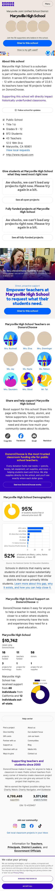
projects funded (40, 797)
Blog (29, 745)
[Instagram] (15, 826)
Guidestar (46, 789)
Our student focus (35, 732)
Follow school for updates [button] (29, 110)
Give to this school (27, 43)
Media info (32, 749)
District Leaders (31, 847)
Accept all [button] (27, 886)
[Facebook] (31, 826)
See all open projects (27, 199)
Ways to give (8, 753)
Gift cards (7, 736)
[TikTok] (40, 826)
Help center (27, 719)
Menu (47, 4)
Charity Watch (11, 789)
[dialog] (27, 873)
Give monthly (8, 732)
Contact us (32, 753)
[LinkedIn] (23, 826)
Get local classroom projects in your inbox (27, 832)
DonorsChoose (8, 4)
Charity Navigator (27, 789)
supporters (14, 797)
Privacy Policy (18, 873)
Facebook (20, 441)
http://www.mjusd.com (19, 154)
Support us (7, 745)
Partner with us (9, 740)
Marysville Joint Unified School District (27, 11)
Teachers (36, 843)
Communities (33, 740)
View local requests (18, 150)
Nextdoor (47, 441)
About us (31, 727)
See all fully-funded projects (27, 237)
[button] (8, 437)
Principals (14, 847)
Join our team (33, 736)
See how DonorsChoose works (27, 485)
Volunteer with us (10, 749)
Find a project (9, 727)
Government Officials (27, 850)
